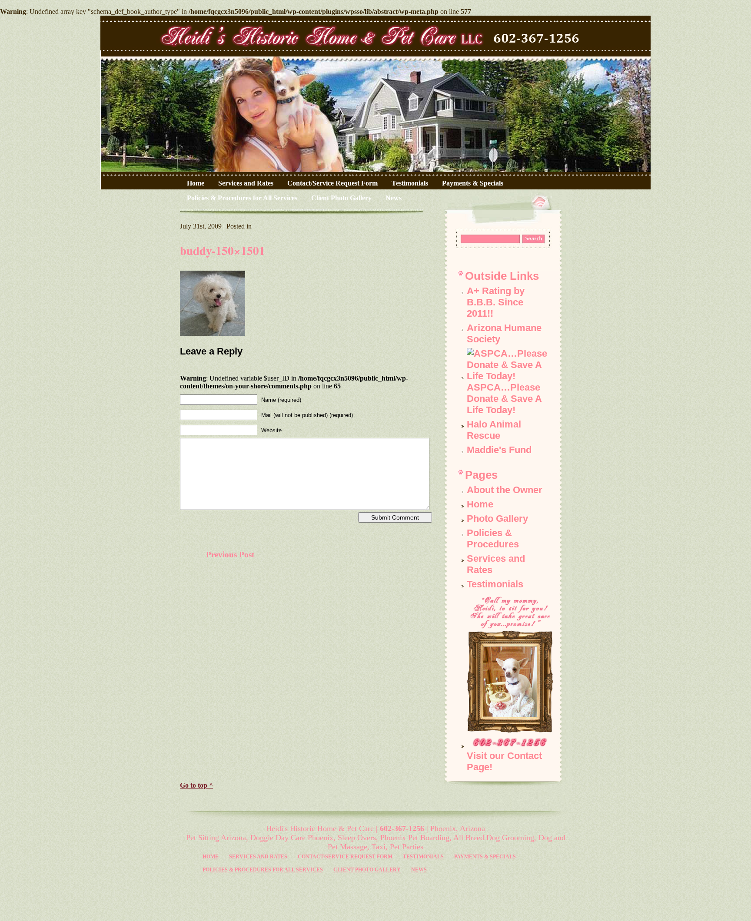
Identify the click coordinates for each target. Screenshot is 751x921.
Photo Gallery (497, 518)
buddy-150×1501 (222, 250)
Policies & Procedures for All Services (242, 198)
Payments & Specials (472, 183)
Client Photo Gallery (341, 198)
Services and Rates (245, 183)
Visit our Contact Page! (504, 761)
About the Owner (504, 489)
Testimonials (410, 183)
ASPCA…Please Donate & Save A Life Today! (504, 398)
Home (195, 183)
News (393, 198)
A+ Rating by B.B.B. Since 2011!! (496, 302)
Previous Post (230, 554)
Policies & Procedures (493, 538)
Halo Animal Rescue (494, 430)
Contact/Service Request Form (332, 183)
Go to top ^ (196, 785)
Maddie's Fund (499, 449)
